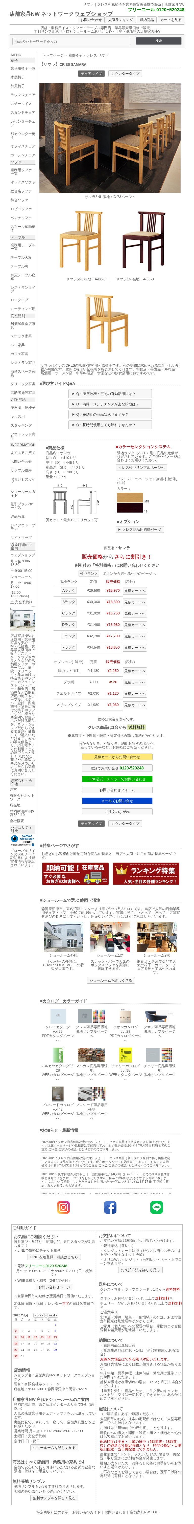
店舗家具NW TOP (144, 1512)
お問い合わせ (91, 20)
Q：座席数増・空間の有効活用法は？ (106, 393)
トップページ (53, 55)
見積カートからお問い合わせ (117, 757)
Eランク (68, 636)
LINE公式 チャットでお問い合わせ (117, 779)
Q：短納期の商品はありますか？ (102, 414)
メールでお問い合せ (117, 801)
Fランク (68, 647)
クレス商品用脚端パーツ (141, 529)
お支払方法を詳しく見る (140, 1270)
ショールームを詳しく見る (111, 980)
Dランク (68, 625)
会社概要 (17, 821)
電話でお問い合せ (117, 768)
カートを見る (171, 20)
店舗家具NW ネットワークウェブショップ (61, 14)
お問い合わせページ (54, 1287)
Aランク (68, 590)
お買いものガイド (86, 1512)
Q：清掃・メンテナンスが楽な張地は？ (107, 404)
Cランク (68, 613)
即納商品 (147, 20)
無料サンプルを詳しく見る (54, 1498)
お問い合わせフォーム (117, 790)
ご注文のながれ (117, 812)
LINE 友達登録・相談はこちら (54, 1257)
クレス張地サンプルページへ (141, 468)
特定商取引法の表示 (52, 1512)
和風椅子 (75, 55)
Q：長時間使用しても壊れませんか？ (106, 425)
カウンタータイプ (125, 74)
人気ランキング (120, 20)
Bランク (68, 602)
